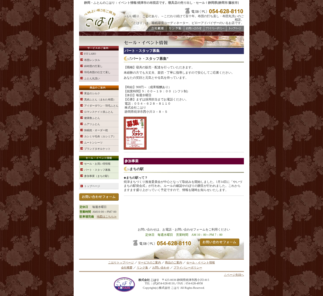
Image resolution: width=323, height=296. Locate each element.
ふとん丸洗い (92, 78)
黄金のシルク (92, 93)
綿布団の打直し (93, 66)
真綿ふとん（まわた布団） (100, 99)
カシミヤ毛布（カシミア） (100, 136)
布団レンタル (92, 60)
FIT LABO (90, 53)
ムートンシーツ (93, 142)
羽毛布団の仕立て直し (97, 72)
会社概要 (126, 267)
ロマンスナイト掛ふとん (98, 111)
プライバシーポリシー (188, 267)
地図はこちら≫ (107, 216)
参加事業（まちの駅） (97, 176)
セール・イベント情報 (200, 262)
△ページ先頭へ (234, 274)
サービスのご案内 (149, 262)
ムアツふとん (92, 124)
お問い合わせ (160, 267)
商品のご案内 (173, 262)
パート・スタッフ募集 (97, 169)
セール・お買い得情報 (97, 163)
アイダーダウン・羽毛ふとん (101, 105)
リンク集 (142, 267)
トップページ (92, 186)
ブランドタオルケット (97, 148)
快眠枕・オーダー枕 (96, 130)
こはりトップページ (121, 262)
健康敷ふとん (92, 118)
